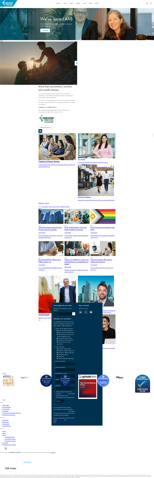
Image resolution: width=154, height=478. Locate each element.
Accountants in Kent (9, 437)
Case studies (45, 206)
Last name (60, 367)
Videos (68, 206)
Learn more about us (45, 127)
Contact (97, 3)
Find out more (27, 462)
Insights (78, 3)
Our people (5, 443)
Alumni (4, 431)
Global (71, 3)
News (58, 206)
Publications (63, 206)
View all (40, 208)
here (79, 477)
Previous (2, 7)
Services (58, 3)
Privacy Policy (60, 420)
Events (50, 206)
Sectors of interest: (60, 347)
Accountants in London (10, 441)
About (84, 3)
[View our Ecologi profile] (10, 462)
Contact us (53, 452)
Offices (4, 435)
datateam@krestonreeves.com (60, 411)
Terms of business (6, 426)
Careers (90, 3)
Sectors (65, 3)
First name (60, 361)
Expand (54, 317)
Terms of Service (70, 420)
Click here (44, 30)
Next (1, 40)
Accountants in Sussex (10, 439)
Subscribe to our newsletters (9, 444)
